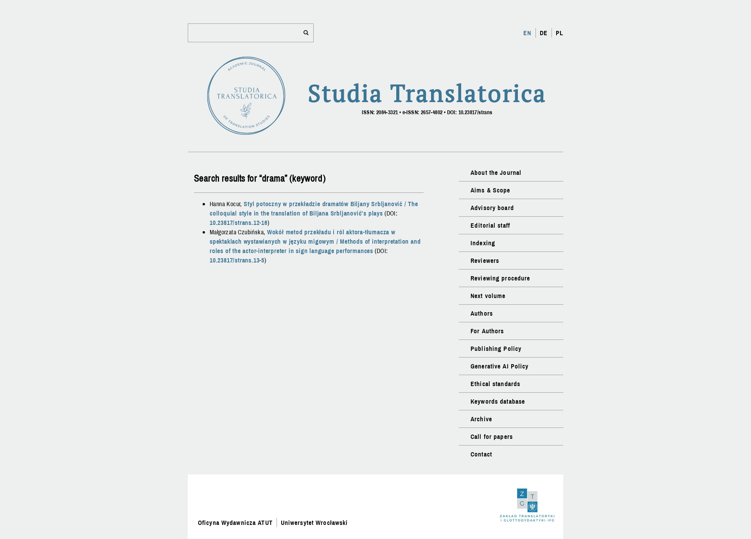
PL (559, 33)
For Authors (487, 331)
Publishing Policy (496, 348)
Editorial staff (490, 225)
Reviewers (485, 260)
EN (527, 33)
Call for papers (492, 436)
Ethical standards (495, 383)
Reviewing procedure (500, 278)
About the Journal (496, 172)
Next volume (488, 295)
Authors (482, 313)
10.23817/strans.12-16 (239, 222)
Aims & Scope (490, 190)
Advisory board (492, 207)
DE (544, 33)
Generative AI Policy (499, 366)
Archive (481, 419)
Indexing (483, 243)
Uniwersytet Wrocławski (314, 522)
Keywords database (498, 401)
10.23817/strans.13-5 (237, 260)
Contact (481, 454)
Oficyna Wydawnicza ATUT (235, 522)
